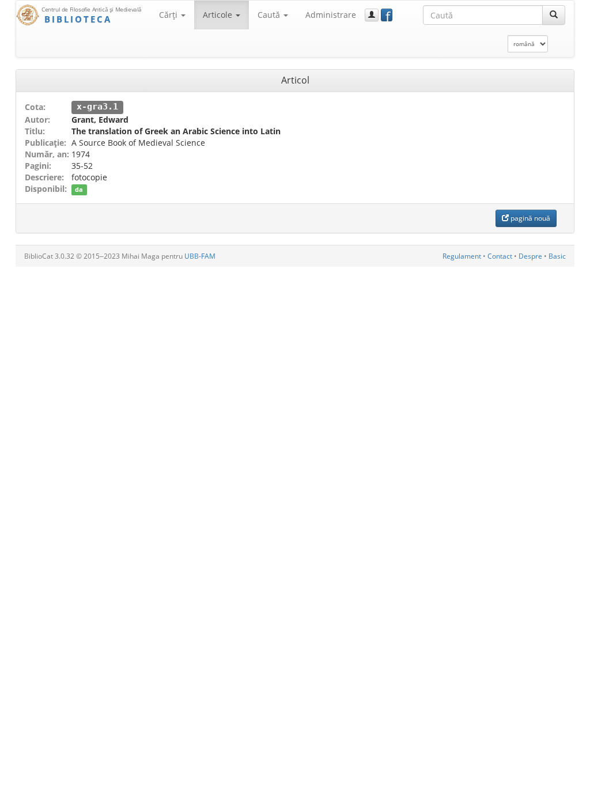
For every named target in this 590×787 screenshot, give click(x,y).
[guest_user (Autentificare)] (372, 15)
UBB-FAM (199, 256)
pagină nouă (529, 218)
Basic (557, 256)
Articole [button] (219, 14)
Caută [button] (270, 14)
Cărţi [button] (169, 14)
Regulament (461, 256)
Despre (530, 256)
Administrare (330, 14)
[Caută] (553, 15)
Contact (499, 256)
